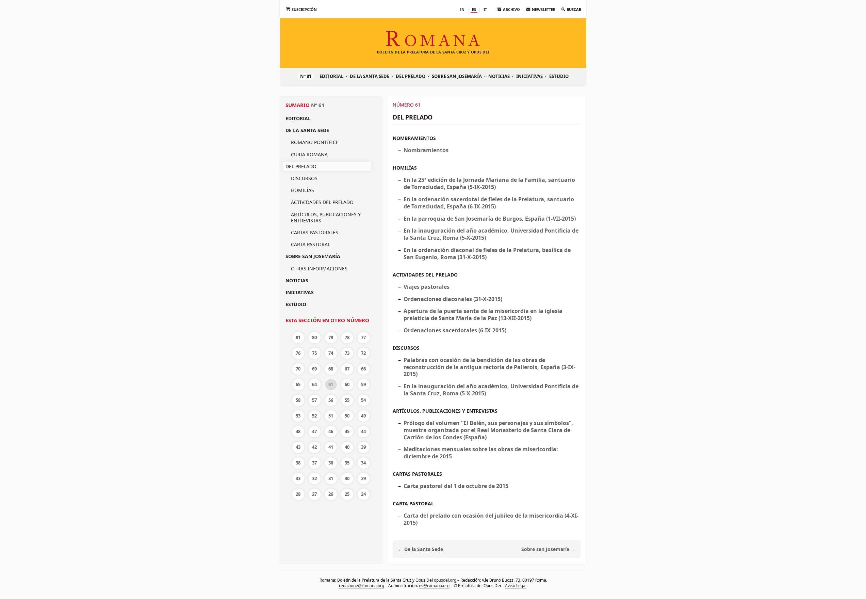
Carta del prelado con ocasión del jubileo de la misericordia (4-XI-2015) (491, 519)
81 (298, 337)
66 (363, 369)
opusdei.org (445, 580)
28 (298, 494)
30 (347, 478)
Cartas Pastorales (314, 232)
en (461, 9)
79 (330, 337)
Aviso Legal (515, 585)
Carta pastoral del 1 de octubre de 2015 (456, 486)
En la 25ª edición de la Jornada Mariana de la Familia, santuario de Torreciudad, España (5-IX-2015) (489, 183)
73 (347, 353)
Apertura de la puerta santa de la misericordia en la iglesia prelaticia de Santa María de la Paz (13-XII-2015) (483, 314)
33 (298, 478)
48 (298, 431)
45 (347, 431)
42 (314, 447)
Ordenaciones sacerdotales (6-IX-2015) (455, 330)
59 (363, 384)
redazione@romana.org (361, 585)
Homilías (302, 190)
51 (330, 416)
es (474, 9)
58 (298, 400)
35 (347, 463)
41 (330, 447)
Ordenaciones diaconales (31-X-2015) (453, 299)
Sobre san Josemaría (457, 76)
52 (314, 416)
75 (314, 353)
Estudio (559, 76)
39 (363, 447)
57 (314, 400)
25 (347, 494)
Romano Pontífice (315, 142)
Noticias (499, 76)
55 (347, 400)
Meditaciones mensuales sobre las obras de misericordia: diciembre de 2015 (481, 452)
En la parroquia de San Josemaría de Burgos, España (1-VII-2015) (490, 218)
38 (298, 463)
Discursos (304, 178)
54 (363, 400)
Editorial (331, 76)
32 (314, 478)
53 (298, 416)
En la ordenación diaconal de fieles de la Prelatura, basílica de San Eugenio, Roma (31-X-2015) (487, 253)
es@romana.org (434, 585)
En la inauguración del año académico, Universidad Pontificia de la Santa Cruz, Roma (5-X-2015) (491, 234)
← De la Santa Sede (420, 549)
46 (330, 431)
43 (298, 447)
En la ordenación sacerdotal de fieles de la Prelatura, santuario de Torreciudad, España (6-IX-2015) (489, 202)
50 (347, 416)
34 (363, 463)
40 (347, 447)
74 (330, 353)
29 (363, 478)
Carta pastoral (310, 244)
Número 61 (407, 104)
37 (314, 463)
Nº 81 (305, 76)
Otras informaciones (319, 268)
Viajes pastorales (427, 286)
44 (363, 431)
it (485, 9)
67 (347, 369)
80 (314, 337)
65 (298, 384)
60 (347, 384)
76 (298, 353)
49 (363, 416)
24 (363, 494)
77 (363, 337)
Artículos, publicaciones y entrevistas (326, 217)
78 (347, 337)
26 (330, 494)
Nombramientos (414, 138)
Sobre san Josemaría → (548, 549)
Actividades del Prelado (322, 202)
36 (330, 463)
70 (298, 369)
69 (314, 369)
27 (314, 494)
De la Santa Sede (369, 76)
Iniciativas (529, 76)
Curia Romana (309, 154)
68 (330, 369)
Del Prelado (410, 76)
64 (314, 384)
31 (330, 478)
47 (314, 431)
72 (363, 353)
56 (330, 400)
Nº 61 (318, 104)
